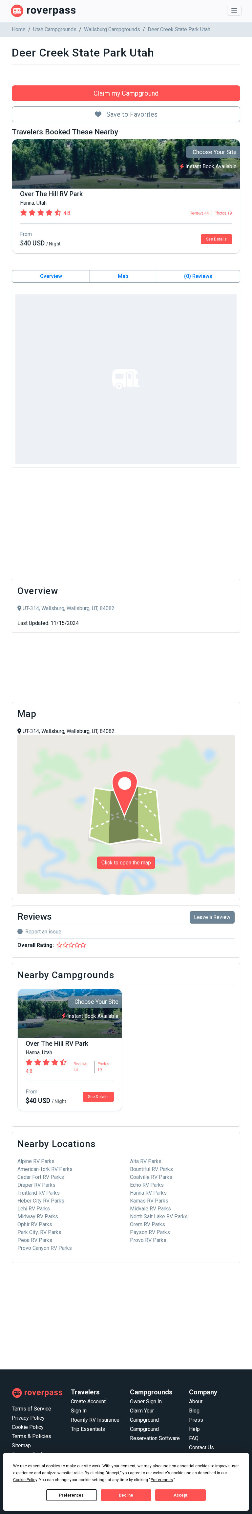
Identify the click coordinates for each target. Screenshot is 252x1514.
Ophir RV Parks (34, 1224)
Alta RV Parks (145, 1161)
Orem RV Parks (147, 1224)
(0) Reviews (198, 276)
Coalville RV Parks (151, 1177)
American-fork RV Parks (45, 1169)
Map (123, 276)
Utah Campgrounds (54, 29)
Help (194, 1429)
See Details (216, 239)
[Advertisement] (126, 525)
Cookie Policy (28, 1427)
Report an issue (43, 932)
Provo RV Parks (148, 1240)
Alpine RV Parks (35, 1161)
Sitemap (21, 1445)
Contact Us (201, 1447)
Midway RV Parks (37, 1216)
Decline (126, 1495)
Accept (180, 1495)
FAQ (194, 1438)
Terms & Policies (31, 1436)
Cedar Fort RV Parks (40, 1177)
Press (196, 1420)
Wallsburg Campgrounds (112, 29)
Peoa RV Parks (34, 1240)
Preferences (71, 1495)
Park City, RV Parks (39, 1232)
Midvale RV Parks (150, 1208)
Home (19, 29)
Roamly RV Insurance (95, 1420)
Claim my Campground (126, 93)
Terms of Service (31, 1409)
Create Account (88, 1401)
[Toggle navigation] (234, 11)
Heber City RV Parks (40, 1201)
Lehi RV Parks (33, 1208)
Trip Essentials (88, 1429)
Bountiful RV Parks (151, 1169)
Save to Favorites (131, 114)
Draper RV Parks (36, 1185)
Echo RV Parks (147, 1185)
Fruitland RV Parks (38, 1193)
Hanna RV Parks (148, 1193)
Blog (194, 1411)
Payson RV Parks (150, 1232)
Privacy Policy (28, 1418)
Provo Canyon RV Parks (44, 1248)
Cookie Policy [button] (25, 1480)
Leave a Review (212, 917)
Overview (51, 276)
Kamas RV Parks (149, 1201)
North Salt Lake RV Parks (159, 1216)
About (195, 1401)
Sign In (79, 1411)
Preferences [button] (162, 1480)
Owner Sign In (146, 1401)
